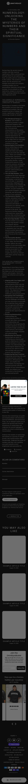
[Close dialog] (26, 381)
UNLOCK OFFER (18, 396)
